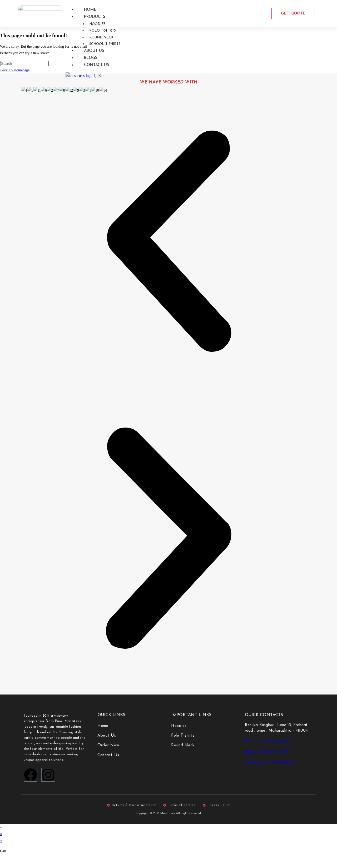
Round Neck (101, 37)
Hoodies (97, 24)
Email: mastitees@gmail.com (270, 741)
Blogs (90, 58)
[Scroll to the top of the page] (1, 827)
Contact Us (96, 65)
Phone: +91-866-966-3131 (266, 752)
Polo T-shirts (102, 30)
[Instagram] (48, 775)
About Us (94, 51)
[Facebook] (30, 775)
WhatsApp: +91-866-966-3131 (271, 763)
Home (90, 10)
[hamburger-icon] (256, 6)
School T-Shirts (104, 44)
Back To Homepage (14, 70)
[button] (168, 242)
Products (94, 17)
